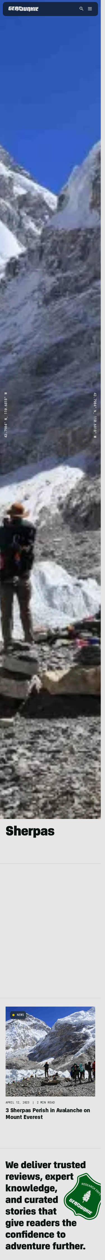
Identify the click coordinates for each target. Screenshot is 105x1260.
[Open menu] (89, 9)
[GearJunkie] (23, 9)
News (20, 1015)
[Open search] (81, 9)
